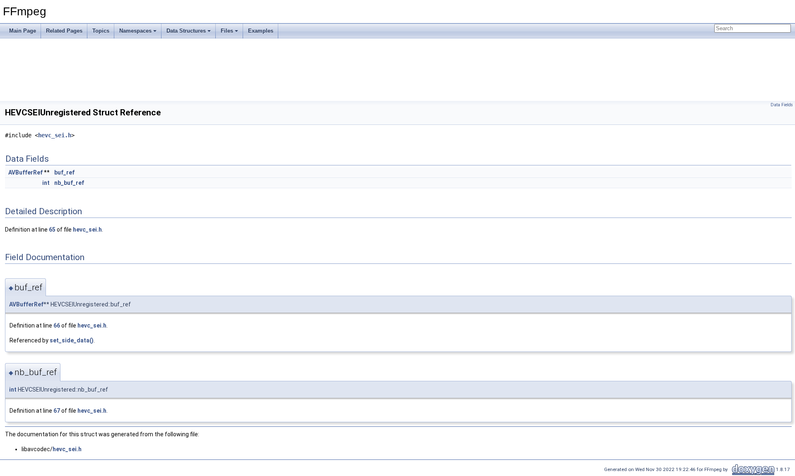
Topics (100, 31)
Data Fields (782, 105)
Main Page (22, 31)
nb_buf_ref (69, 182)
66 (56, 325)
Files (227, 31)
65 (52, 229)
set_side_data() (72, 340)
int (46, 182)
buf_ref (64, 172)
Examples (260, 31)
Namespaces (135, 31)
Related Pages (64, 31)
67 (56, 410)
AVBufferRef (25, 172)
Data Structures (186, 31)
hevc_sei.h (54, 135)
